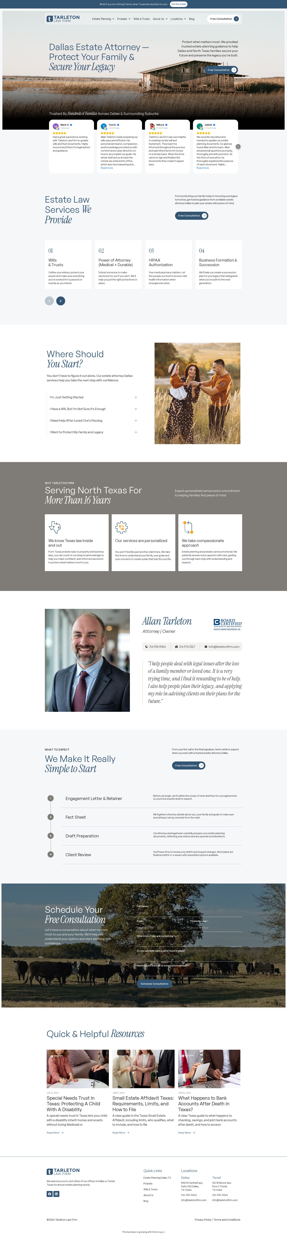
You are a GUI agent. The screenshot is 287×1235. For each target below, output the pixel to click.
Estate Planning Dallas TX (157, 1177)
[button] (49, 146)
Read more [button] (107, 167)
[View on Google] (56, 126)
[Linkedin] (56, 1194)
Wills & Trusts (141, 18)
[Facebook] (50, 1194)
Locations (177, 18)
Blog (191, 18)
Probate (122, 18)
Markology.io (158, 1232)
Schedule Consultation (154, 983)
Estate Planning (101, 18)
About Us (158, 18)
